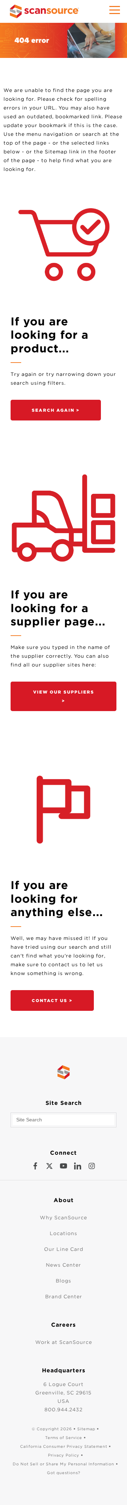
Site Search (64, 1103)
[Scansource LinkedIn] (77, 1165)
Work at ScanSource (63, 1342)
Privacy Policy (63, 1455)
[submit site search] (109, 1120)
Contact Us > (52, 1000)
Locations (63, 1233)
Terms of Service (63, 1437)
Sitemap (86, 1428)
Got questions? (63, 1472)
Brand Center (63, 1296)
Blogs (63, 1281)
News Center (63, 1265)
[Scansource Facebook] (35, 1165)
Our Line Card (63, 1249)
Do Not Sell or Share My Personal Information (63, 1463)
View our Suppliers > (63, 696)
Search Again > (56, 410)
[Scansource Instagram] (91, 1165)
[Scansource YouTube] (63, 1165)
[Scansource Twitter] (49, 1165)
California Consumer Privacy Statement (63, 1446)
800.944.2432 (63, 1409)
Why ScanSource (63, 1217)
